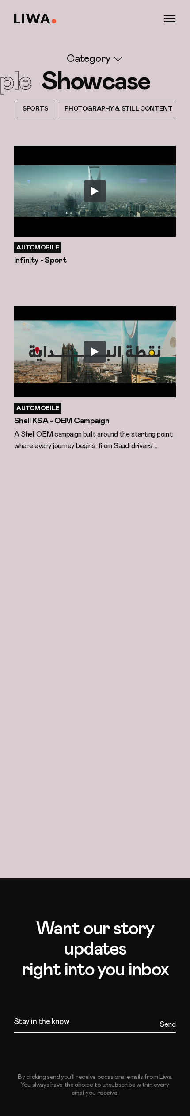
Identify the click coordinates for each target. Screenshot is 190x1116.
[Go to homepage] (35, 18)
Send (168, 1024)
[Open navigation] (169, 18)
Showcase (96, 82)
